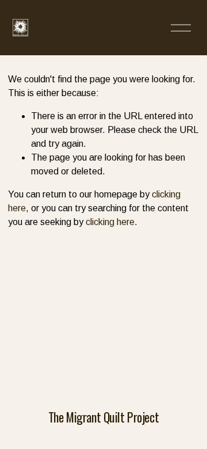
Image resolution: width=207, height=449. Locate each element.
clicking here (110, 222)
